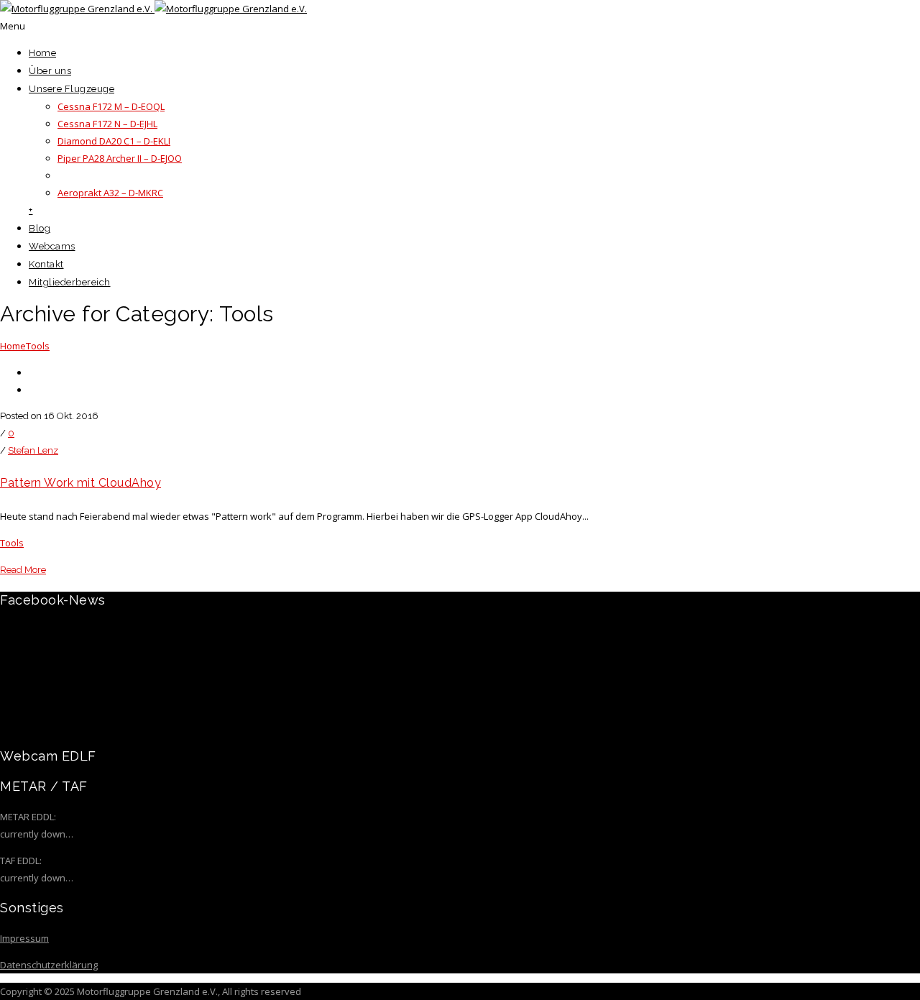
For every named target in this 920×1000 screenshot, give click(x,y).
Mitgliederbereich (70, 282)
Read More (23, 569)
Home (42, 52)
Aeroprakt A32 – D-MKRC (110, 192)
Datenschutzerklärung (49, 964)
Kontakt (46, 264)
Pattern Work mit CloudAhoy (80, 483)
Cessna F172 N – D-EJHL (107, 123)
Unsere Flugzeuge (71, 88)
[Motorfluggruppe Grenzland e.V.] (153, 8)
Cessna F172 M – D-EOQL (111, 106)
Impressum (24, 938)
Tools (38, 345)
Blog (39, 228)
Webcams (52, 246)
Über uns (50, 70)
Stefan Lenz (33, 450)
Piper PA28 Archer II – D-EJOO (120, 158)
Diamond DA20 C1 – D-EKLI (114, 140)
